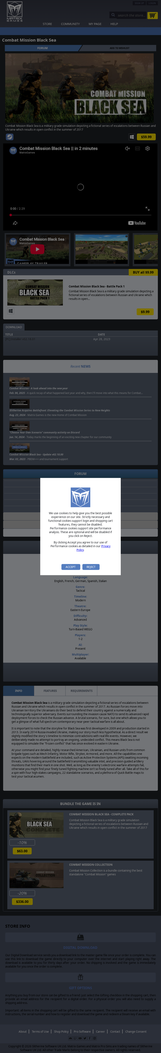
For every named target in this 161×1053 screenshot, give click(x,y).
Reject (91, 567)
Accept (71, 567)
